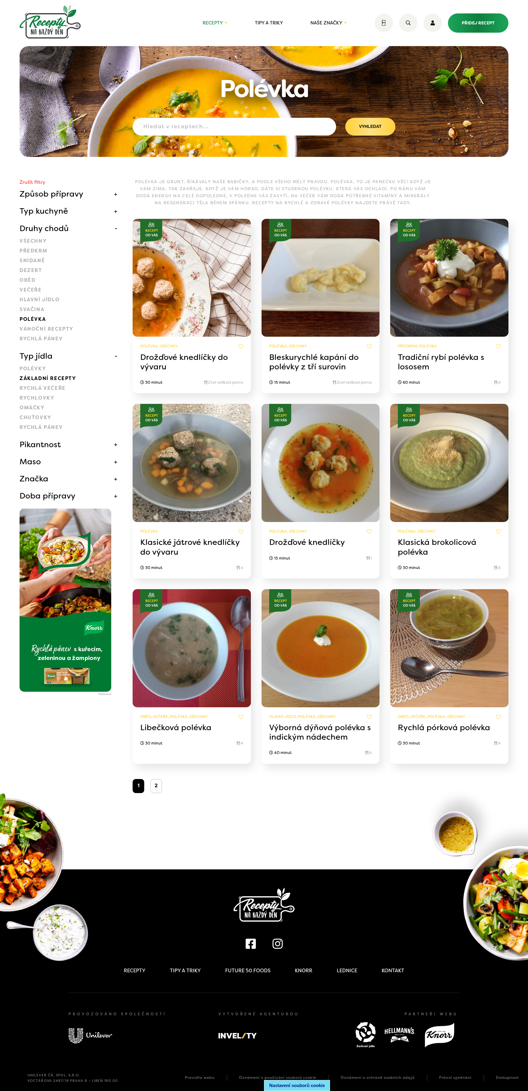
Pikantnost (40, 444)
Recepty (213, 23)
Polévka (33, 319)
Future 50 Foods (247, 970)
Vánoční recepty (47, 329)
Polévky (33, 368)
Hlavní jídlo (40, 299)
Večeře (31, 290)
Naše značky (326, 23)
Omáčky (32, 407)
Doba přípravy (47, 496)
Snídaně (32, 260)
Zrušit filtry (32, 182)
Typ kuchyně (44, 211)
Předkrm (33, 251)
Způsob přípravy (51, 194)
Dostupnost (507, 1077)
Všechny (33, 241)
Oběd (27, 280)
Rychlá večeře (43, 388)
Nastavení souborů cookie (297, 1085)
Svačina (32, 309)
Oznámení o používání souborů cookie (277, 1077)
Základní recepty (48, 378)
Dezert (31, 270)
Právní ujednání (455, 1077)
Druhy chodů (44, 228)
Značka (34, 478)
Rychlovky (37, 398)
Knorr (303, 970)
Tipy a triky (269, 23)
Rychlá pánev (41, 338)
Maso (30, 461)
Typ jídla (36, 356)
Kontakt (393, 970)
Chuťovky (36, 417)
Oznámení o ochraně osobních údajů (378, 1077)
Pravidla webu (200, 1077)
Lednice (347, 970)
